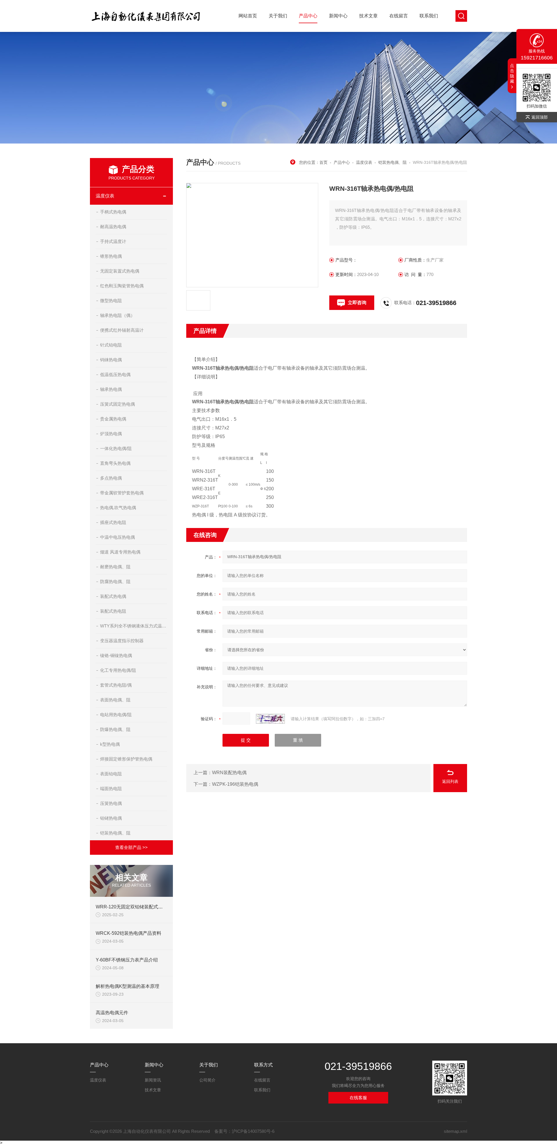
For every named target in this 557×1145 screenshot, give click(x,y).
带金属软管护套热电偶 (122, 492)
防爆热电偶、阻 (115, 729)
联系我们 (428, 15)
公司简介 (207, 1080)
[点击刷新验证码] (270, 719)
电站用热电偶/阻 (116, 714)
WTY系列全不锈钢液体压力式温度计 (133, 625)
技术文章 (368, 15)
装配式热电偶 (113, 596)
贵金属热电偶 (113, 418)
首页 (323, 162)
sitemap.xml (455, 1131)
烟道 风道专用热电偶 (120, 551)
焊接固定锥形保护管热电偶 (126, 758)
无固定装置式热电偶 (119, 270)
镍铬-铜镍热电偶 (116, 655)
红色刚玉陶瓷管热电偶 (122, 285)
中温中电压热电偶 (117, 537)
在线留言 (398, 15)
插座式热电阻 (113, 522)
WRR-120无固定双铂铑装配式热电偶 (134, 906)
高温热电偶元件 (112, 1012)
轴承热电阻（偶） (117, 315)
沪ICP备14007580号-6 (253, 1131)
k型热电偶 (110, 744)
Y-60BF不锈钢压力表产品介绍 (127, 959)
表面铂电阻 (111, 773)
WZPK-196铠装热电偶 (235, 784)
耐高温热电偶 (113, 226)
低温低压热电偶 (115, 374)
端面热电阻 (111, 788)
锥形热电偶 (111, 256)
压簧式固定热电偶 (117, 404)
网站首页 (247, 15)
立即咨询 (357, 302)
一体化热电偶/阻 (116, 448)
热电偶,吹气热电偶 (118, 507)
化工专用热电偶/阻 (118, 670)
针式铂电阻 (111, 344)
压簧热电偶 (111, 803)
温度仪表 (105, 195)
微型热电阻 (111, 300)
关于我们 (278, 15)
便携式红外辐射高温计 (122, 330)
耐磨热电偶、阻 (115, 566)
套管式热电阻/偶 (116, 685)
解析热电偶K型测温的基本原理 (127, 986)
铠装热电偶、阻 (115, 832)
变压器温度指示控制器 (122, 640)
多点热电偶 (111, 478)
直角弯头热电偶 (115, 463)
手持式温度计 (113, 241)
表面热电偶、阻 (115, 699)
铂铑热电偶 (111, 818)
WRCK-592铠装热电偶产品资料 (128, 933)
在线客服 (358, 1097)
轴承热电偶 (111, 389)
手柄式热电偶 (113, 211)
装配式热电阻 (113, 611)
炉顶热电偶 (111, 433)
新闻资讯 (153, 1080)
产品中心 (308, 15)
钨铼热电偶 (111, 359)
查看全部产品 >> (131, 847)
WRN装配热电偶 (229, 772)
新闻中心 (338, 15)
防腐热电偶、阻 (115, 581)
